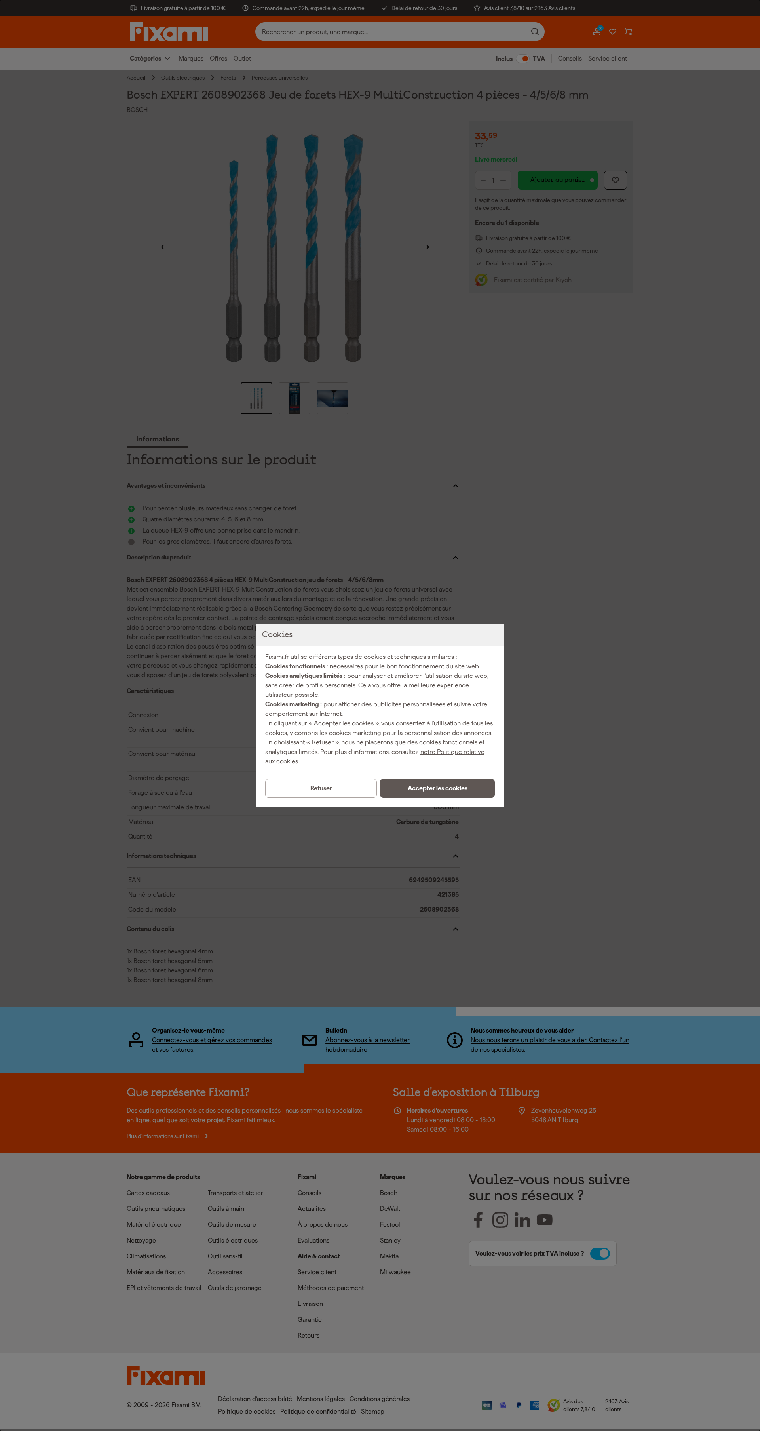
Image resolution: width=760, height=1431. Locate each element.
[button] (437, 788)
